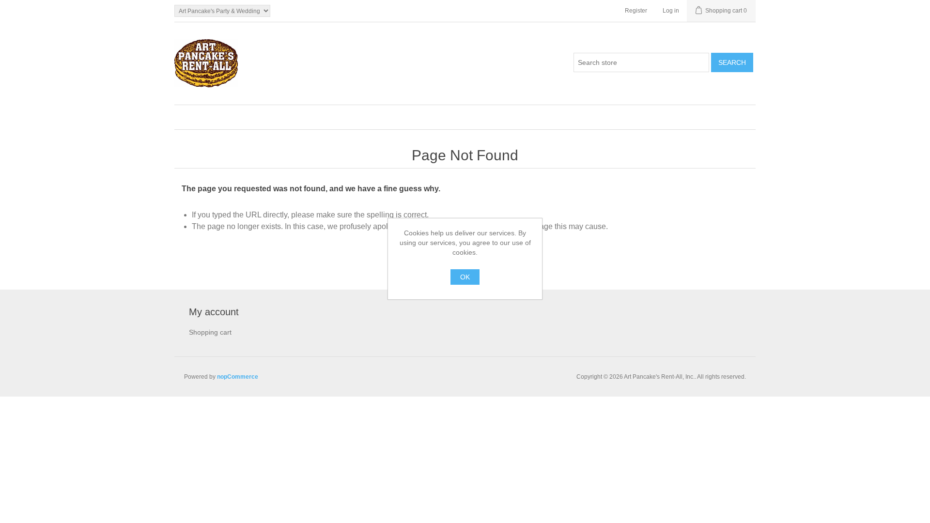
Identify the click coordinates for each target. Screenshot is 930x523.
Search (732, 62)
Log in (671, 10)
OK (465, 277)
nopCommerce (237, 376)
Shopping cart (210, 332)
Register (636, 10)
